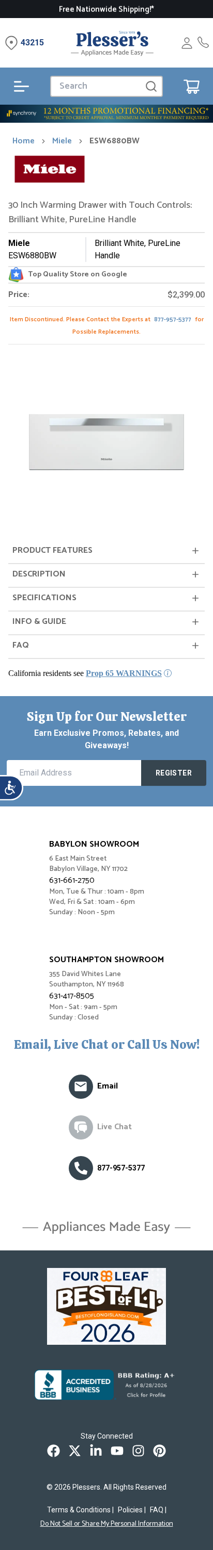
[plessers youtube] (117, 1450)
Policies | (132, 1510)
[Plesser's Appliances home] (112, 43)
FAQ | (158, 1510)
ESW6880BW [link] (114, 141)
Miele (62, 141)
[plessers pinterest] (159, 1450)
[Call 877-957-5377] (203, 43)
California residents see (85, 673)
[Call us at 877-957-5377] (81, 1168)
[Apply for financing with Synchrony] (106, 114)
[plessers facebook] (53, 1450)
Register (174, 773)
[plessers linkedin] (95, 1450)
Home (23, 141)
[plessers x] (74, 1450)
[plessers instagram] (138, 1450)
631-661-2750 (72, 880)
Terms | (80, 1510)
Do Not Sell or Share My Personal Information (106, 1524)
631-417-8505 (71, 996)
